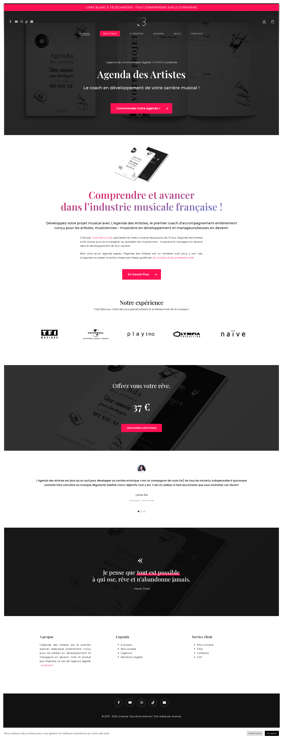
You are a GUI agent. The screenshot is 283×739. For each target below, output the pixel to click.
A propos (126, 644)
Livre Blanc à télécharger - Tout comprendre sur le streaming (141, 7)
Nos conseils (128, 648)
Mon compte (205, 644)
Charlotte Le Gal (102, 237)
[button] (141, 108)
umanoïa (46, 665)
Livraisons (203, 653)
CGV (199, 657)
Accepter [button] (272, 733)
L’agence (126, 653)
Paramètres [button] (255, 733)
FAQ (200, 648)
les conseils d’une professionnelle (173, 257)
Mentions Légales (132, 657)
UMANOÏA (158, 62)
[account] (264, 21)
